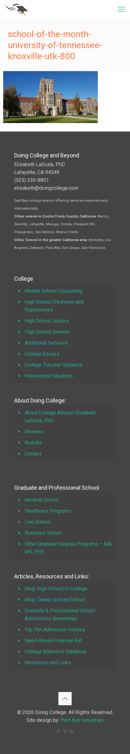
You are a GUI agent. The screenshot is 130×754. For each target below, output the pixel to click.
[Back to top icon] (65, 698)
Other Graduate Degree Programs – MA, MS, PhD (68, 548)
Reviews (34, 432)
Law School (37, 522)
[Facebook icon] (58, 731)
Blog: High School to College (56, 589)
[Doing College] (16, 9)
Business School (43, 533)
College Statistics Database (55, 652)
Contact (33, 454)
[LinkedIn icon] (71, 731)
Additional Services (46, 343)
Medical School (42, 500)
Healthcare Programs (48, 511)
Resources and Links (48, 663)
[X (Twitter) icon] (65, 731)
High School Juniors (47, 321)
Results (33, 443)
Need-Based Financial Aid (53, 641)
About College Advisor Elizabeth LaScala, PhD (60, 417)
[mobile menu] (121, 9)
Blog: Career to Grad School (55, 600)
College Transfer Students (53, 365)
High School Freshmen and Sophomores (54, 306)
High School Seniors (47, 332)
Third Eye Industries (82, 720)
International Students (49, 376)
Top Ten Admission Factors (55, 630)
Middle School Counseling (53, 291)
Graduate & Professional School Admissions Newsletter (60, 615)
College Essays (42, 354)
